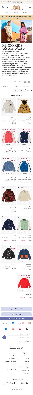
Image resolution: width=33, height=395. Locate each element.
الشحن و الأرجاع (26, 353)
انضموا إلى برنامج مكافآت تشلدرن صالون (16, 318)
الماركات (7, 12)
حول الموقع (27, 361)
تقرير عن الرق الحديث (11, 369)
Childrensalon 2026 (16, 389)
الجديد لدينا (25, 12)
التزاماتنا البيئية (26, 373)
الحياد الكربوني (25, 370)
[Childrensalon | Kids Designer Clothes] (16, 7)
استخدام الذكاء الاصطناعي (10, 361)
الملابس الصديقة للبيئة (14, 348)
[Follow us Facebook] (6, 329)
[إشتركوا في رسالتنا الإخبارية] (4, 337)
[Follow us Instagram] (13, 329)
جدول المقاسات (26, 364)
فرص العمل (14, 356)
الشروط (14, 364)
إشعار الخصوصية (12, 358)
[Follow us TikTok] (27, 329)
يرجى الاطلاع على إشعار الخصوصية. (24, 341)
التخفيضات (15, 12)
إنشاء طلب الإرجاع (25, 356)
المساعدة (14, 367)
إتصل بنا (27, 358)
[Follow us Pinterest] (20, 329)
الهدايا (14, 353)
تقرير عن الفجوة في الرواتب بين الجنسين (23, 367)
